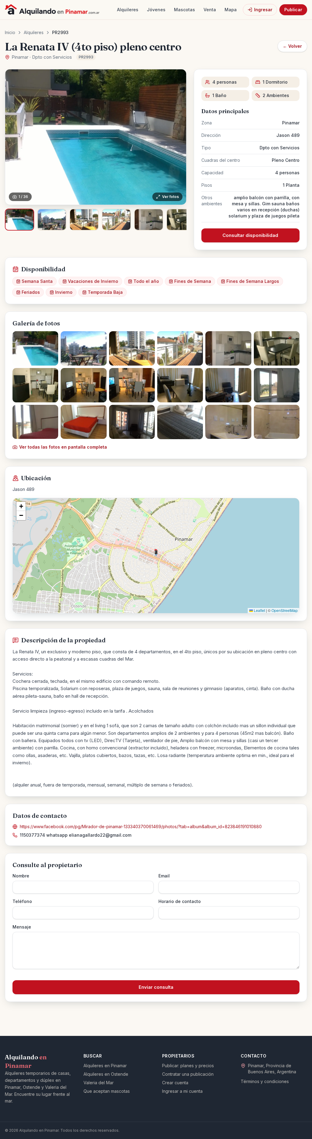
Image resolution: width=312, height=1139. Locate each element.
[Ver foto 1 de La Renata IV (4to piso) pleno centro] (35, 348)
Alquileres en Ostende (105, 1074)
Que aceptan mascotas (106, 1091)
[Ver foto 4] (116, 220)
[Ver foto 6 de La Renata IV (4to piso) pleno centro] (277, 348)
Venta (210, 9)
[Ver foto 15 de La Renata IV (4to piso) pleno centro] (132, 422)
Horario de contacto (179, 901)
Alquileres (127, 9)
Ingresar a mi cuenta (182, 1091)
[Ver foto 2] (51, 220)
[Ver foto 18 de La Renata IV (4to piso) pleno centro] (277, 422)
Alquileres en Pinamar (105, 1065)
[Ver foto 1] (19, 220)
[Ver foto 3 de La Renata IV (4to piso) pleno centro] (132, 348)
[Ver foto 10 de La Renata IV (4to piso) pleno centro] (180, 385)
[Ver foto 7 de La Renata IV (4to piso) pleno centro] (35, 385)
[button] (156, 552)
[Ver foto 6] (181, 220)
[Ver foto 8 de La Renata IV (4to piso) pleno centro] (83, 385)
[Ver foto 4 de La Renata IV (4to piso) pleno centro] (180, 348)
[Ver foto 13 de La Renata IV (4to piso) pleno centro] (35, 422)
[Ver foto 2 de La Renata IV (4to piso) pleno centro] (83, 348)
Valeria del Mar (98, 1082)
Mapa (231, 9)
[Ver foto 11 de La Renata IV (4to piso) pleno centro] (228, 385)
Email (164, 875)
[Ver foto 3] (84, 220)
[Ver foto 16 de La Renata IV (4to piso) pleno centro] (180, 422)
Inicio (10, 32)
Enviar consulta (156, 987)
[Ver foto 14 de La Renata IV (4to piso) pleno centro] (83, 422)
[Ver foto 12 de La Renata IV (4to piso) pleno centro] (277, 385)
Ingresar (263, 9)
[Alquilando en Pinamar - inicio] (52, 9)
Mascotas (184, 9)
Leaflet (259, 610)
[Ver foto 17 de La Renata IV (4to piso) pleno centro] (228, 422)
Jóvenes (156, 9)
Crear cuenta (175, 1082)
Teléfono (22, 901)
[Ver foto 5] (148, 220)
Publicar (293, 9)
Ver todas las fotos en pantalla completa (63, 447)
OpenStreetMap (284, 610)
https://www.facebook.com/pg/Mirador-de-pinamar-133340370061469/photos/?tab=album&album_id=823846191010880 (141, 826)
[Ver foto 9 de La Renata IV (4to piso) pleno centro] (132, 385)
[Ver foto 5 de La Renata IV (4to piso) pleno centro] (228, 348)
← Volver (292, 46)
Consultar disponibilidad (250, 235)
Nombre (20, 875)
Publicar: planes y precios (188, 1065)
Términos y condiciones (265, 1081)
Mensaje (21, 926)
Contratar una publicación (188, 1074)
